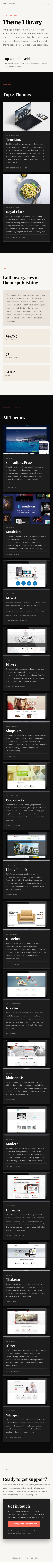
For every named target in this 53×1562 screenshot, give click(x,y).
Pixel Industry (9, 4)
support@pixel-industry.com (24, 1524)
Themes (47, 4)
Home (41, 4)
